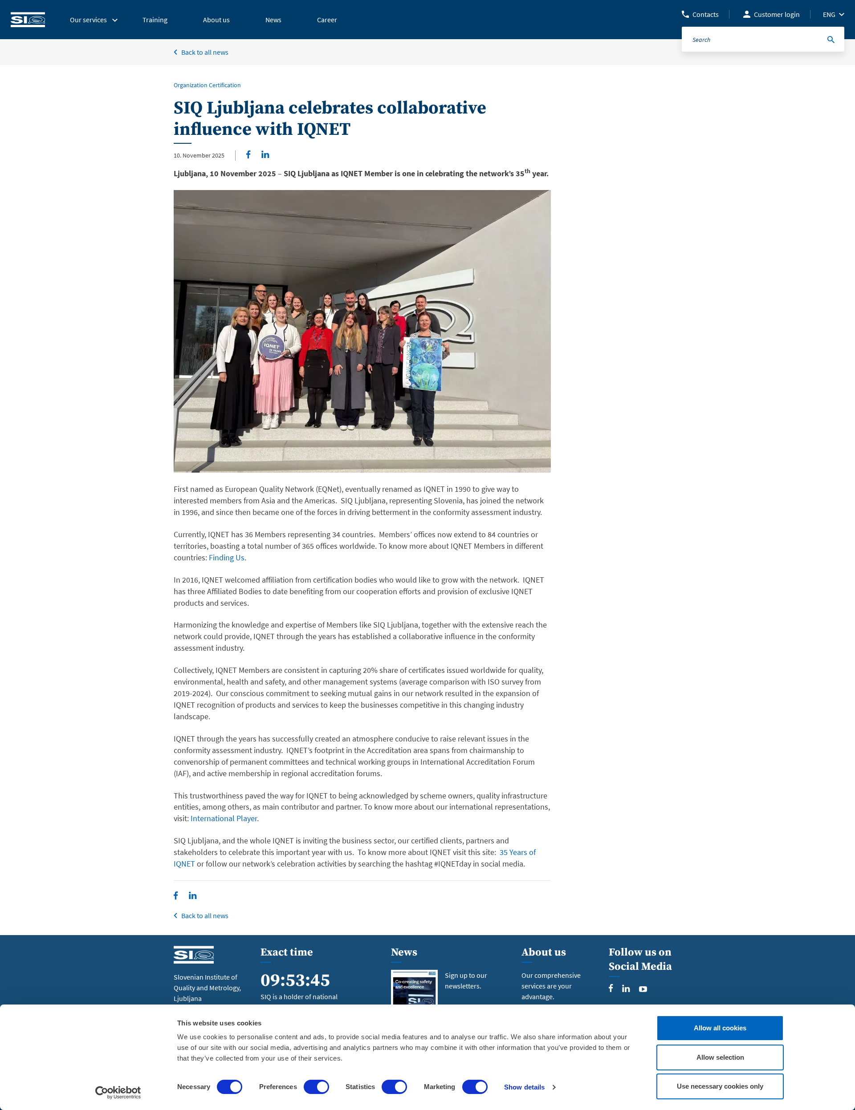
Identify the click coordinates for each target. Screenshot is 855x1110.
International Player (224, 818)
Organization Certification (207, 85)
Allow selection (720, 1057)
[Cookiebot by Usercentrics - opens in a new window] (118, 1092)
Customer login (777, 14)
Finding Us (226, 557)
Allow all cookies (720, 1028)
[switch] (316, 1087)
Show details (524, 1087)
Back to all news (204, 52)
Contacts (705, 14)
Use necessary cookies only (720, 1086)
